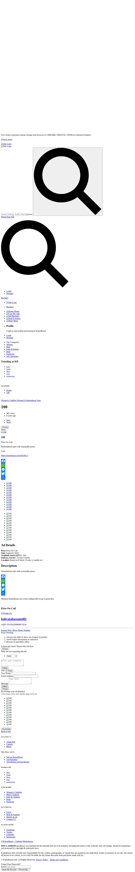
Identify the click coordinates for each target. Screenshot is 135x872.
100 (7, 393)
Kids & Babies (12, 349)
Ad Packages (11, 759)
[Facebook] (67, 461)
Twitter (9, 832)
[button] (21, 630)
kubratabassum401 (14, 619)
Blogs (8, 747)
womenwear (10, 376)
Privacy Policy (42, 860)
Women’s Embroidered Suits (29, 400)
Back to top (6, 731)
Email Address (7, 676)
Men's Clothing (12, 795)
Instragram (10, 837)
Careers (9, 744)
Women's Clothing (9, 400)
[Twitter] (67, 473)
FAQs (8, 812)
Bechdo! (4, 298)
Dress (8, 371)
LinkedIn (10, 834)
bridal (8, 369)
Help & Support (13, 814)
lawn (8, 374)
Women (9, 344)
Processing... (24, 870)
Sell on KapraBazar (14, 757)
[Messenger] (67, 469)
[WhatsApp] (67, 465)
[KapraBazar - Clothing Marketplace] (17, 841)
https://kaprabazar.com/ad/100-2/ (14, 455)
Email (3, 867)
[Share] (67, 478)
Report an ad (11, 817)
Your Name (6, 673)
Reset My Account (9, 870)
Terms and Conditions (59, 860)
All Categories (12, 356)
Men (8, 347)
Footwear (10, 354)
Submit (5, 668)
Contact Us (11, 819)
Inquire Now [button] (6, 630)
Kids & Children (13, 797)
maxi (8, 367)
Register (9, 293)
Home (8, 390)
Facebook (10, 830)
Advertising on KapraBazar (17, 762)
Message (4, 683)
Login (8, 291)
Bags (8, 352)
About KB (10, 742)
